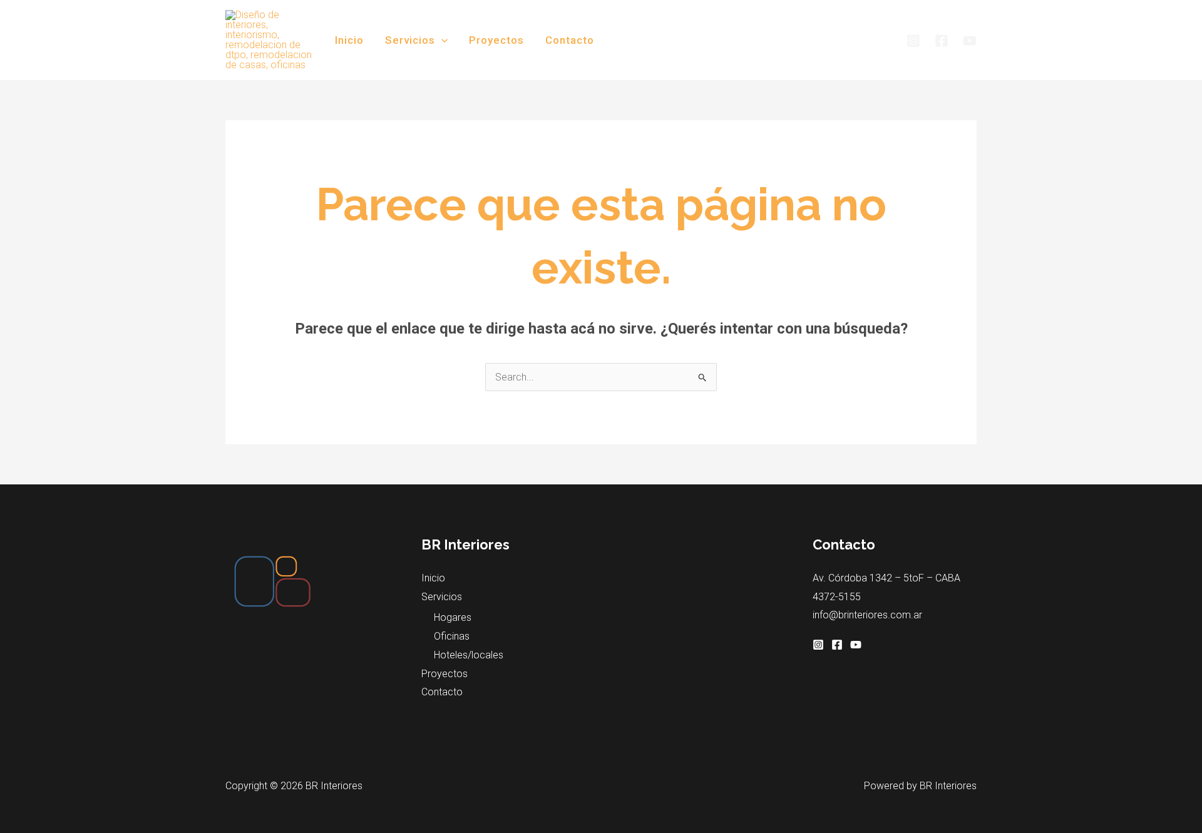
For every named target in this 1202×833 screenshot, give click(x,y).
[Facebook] (941, 41)
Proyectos (496, 40)
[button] (441, 40)
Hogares (452, 617)
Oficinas (452, 636)
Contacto (569, 40)
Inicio (349, 40)
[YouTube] (970, 41)
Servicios (410, 40)
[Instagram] (913, 41)
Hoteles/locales (468, 655)
